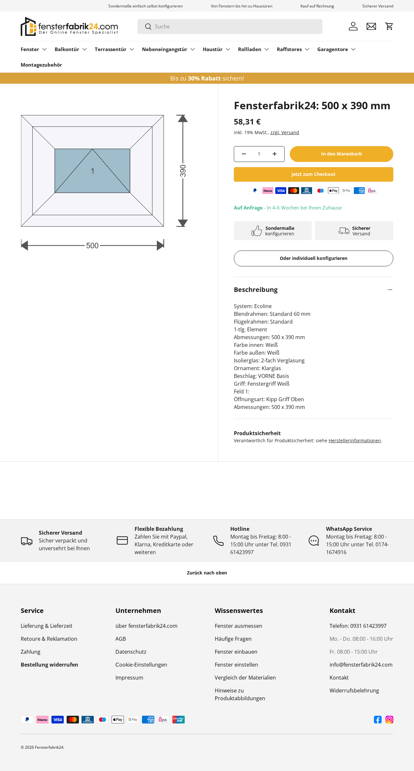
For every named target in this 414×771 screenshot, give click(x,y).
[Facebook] (378, 719)
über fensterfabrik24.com (146, 625)
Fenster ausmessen (238, 625)
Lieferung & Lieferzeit (46, 625)
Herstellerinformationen (355, 440)
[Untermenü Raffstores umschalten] (307, 49)
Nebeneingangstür (164, 49)
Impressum (129, 677)
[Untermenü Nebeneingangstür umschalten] (192, 49)
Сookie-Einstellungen (141, 664)
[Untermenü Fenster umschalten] (44, 49)
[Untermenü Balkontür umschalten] (84, 49)
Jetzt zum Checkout (313, 174)
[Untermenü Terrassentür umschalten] (132, 49)
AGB (120, 638)
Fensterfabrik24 (49, 747)
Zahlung (30, 651)
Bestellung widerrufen (49, 664)
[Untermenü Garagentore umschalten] (353, 49)
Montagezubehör (41, 64)
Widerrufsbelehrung (354, 690)
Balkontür (67, 49)
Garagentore (332, 49)
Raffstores (289, 49)
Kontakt (339, 677)
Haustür (213, 49)
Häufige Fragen (233, 638)
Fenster (30, 49)
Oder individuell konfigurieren (313, 258)
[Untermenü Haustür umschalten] (228, 49)
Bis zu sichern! (207, 78)
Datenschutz (131, 651)
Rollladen (249, 49)
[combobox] (229, 26)
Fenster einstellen (236, 664)
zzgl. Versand (284, 132)
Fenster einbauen (236, 651)
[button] (389, 26)
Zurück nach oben (207, 573)
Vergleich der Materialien (245, 677)
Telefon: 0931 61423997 (358, 625)
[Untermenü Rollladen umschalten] (266, 49)
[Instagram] (389, 719)
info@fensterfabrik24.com (361, 664)
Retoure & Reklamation (49, 638)
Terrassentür (110, 49)
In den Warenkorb (341, 154)
